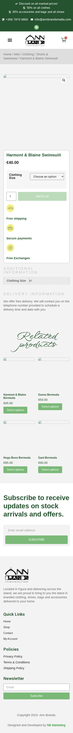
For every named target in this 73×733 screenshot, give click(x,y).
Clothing (28, 54)
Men (17, 54)
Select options (15, 410)
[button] (9, 40)
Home (7, 54)
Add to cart (42, 196)
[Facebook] (36, 27)
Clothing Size (15, 176)
